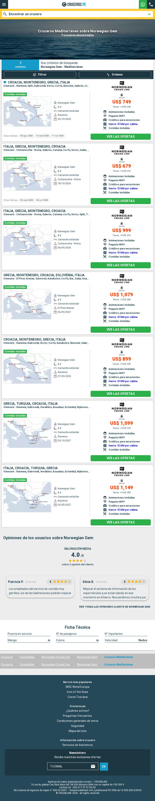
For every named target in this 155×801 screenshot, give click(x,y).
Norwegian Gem (87, 657)
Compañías (27, 657)
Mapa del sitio (78, 731)
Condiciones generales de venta (77, 721)
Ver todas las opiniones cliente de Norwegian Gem (114, 606)
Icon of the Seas (77, 691)
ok (104, 766)
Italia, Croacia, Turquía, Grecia (30, 468)
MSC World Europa (77, 686)
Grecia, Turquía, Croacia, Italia (30, 403)
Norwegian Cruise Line (56, 657)
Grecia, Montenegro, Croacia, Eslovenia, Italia (44, 275)
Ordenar (117, 74)
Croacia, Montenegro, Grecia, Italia (39, 82)
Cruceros (7, 657)
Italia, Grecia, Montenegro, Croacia (34, 146)
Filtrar (42, 74)
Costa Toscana (78, 697)
